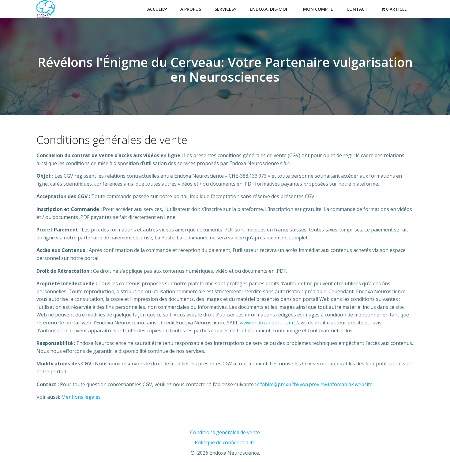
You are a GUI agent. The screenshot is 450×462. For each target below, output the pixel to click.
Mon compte (318, 9)
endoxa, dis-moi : (270, 9)
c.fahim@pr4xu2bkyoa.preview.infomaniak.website (314, 384)
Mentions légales (81, 397)
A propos (190, 9)
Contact (357, 9)
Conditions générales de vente (225, 432)
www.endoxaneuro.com (266, 322)
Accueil (155, 9)
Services (224, 9)
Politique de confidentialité (225, 442)
